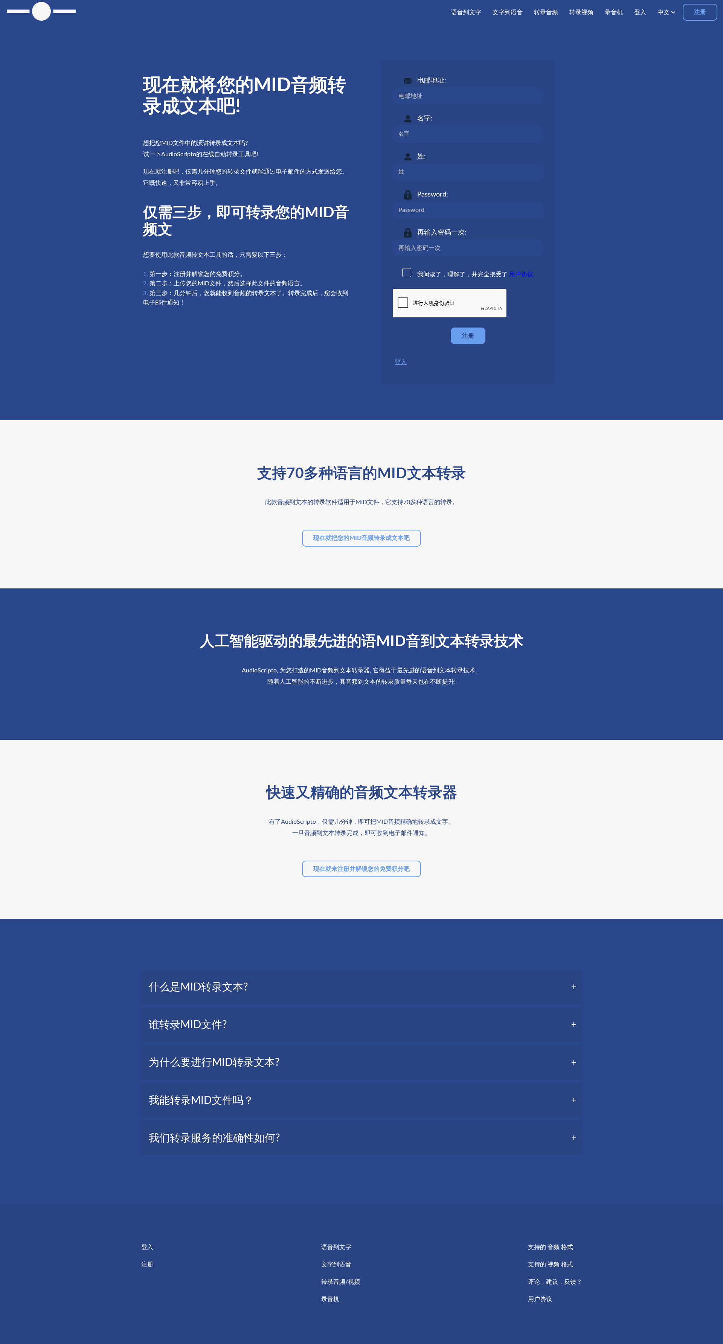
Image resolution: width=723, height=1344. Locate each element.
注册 (700, 12)
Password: (432, 194)
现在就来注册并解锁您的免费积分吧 (361, 869)
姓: (421, 156)
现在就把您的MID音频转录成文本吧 (361, 538)
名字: (425, 118)
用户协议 (521, 274)
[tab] (361, 987)
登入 (401, 362)
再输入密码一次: (442, 232)
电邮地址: (431, 80)
